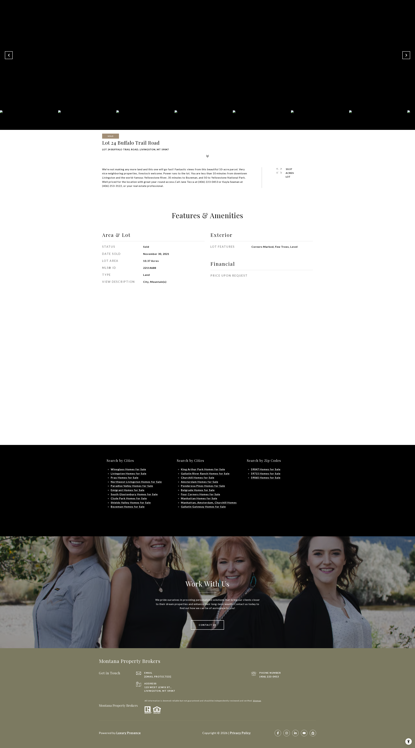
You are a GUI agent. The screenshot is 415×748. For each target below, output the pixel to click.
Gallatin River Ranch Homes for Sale (205, 473)
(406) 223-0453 (269, 676)
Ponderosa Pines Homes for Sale (203, 485)
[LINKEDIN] (295, 733)
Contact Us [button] (207, 624)
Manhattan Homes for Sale (199, 498)
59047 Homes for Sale (265, 469)
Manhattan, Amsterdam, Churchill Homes (209, 502)
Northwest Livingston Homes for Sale (136, 481)
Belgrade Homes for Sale (198, 490)
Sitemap (257, 700)
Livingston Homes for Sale (128, 473)
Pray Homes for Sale (124, 477)
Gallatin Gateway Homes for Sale (203, 506)
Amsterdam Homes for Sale (199, 481)
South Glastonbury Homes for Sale (134, 494)
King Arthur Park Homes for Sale (203, 469)
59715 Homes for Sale (265, 473)
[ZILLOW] (313, 733)
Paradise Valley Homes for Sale (132, 485)
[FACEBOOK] (278, 733)
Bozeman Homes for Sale (128, 506)
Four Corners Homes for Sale (200, 494)
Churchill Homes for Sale (197, 477)
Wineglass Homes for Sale (128, 469)
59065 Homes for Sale (265, 477)
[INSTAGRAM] (286, 733)
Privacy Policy (240, 733)
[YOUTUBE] (304, 733)
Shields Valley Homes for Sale (131, 502)
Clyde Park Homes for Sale (129, 498)
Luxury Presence (128, 733)
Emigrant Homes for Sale (127, 490)
